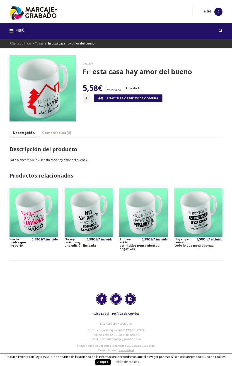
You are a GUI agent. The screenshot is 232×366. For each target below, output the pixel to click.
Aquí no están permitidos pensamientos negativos (139, 244)
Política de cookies (126, 362)
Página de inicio (20, 43)
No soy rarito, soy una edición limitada (80, 242)
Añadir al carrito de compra (132, 98)
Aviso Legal (101, 314)
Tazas (39, 43)
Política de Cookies (125, 314)
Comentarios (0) (56, 133)
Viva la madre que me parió (18, 242)
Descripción (24, 133)
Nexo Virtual (126, 350)
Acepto (103, 362)
